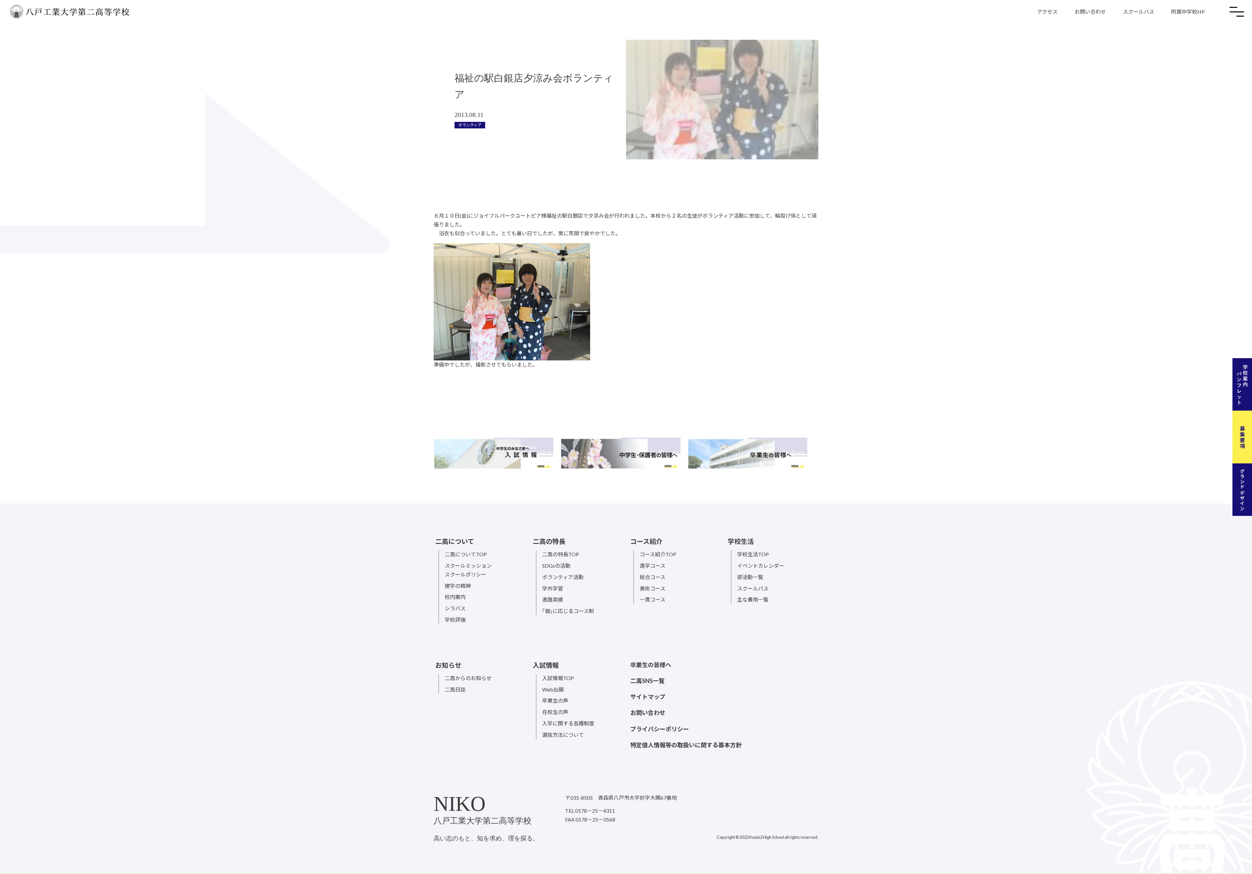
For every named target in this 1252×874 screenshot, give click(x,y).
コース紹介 (646, 541)
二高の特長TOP (560, 554)
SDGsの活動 (556, 565)
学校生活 (741, 541)
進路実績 (552, 599)
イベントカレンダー (760, 565)
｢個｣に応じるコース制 (568, 611)
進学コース (652, 565)
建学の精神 (458, 586)
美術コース (652, 588)
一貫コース (652, 599)
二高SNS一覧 (647, 680)
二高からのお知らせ (468, 678)
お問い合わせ (1090, 11)
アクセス (1047, 11)
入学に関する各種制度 (568, 723)
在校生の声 (555, 712)
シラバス (455, 608)
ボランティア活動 (563, 577)
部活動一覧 (750, 577)
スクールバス (1138, 11)
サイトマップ (647, 696)
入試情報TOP (558, 678)
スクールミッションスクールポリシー (468, 569)
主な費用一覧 (752, 599)
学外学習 (552, 588)
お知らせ (448, 665)
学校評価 (455, 620)
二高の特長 (549, 541)
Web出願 (553, 689)
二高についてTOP (466, 554)
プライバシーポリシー (659, 729)
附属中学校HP (1188, 11)
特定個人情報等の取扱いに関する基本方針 (686, 745)
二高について (454, 541)
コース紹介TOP (658, 554)
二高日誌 (455, 689)
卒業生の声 (555, 700)
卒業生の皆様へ (650, 664)
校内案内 (455, 597)
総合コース (652, 577)
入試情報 (546, 665)
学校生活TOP (753, 554)
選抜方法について (563, 735)
